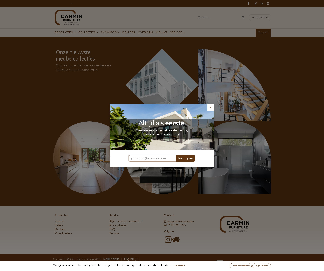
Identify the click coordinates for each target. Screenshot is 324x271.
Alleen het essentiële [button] (240, 265)
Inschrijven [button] (185, 158)
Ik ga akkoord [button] (261, 265)
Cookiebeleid (179, 265)
